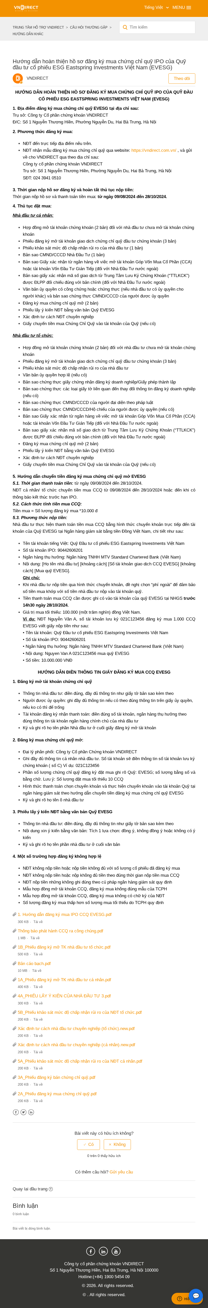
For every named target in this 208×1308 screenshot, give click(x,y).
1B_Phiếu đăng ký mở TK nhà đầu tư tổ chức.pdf (64, 947)
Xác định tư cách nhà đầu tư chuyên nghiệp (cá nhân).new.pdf (76, 1044)
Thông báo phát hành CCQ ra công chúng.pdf (60, 931)
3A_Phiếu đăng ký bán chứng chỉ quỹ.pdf (56, 1077)
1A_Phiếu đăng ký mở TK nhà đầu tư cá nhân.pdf (64, 979)
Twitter (23, 1112)
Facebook (16, 1112)
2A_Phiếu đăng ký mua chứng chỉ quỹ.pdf (57, 1093)
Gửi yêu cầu (121, 1172)
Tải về (38, 922)
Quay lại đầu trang (30, 1189)
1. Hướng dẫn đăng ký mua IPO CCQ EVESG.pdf (65, 914)
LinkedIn (31, 1112)
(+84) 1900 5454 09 (111, 1276)
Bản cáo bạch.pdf (34, 963)
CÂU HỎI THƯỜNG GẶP (89, 27)
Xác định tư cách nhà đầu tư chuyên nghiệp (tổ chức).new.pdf (76, 1028)
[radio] (88, 1144)
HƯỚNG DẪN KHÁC (28, 34)
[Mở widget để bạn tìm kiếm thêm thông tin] (187, 1299)
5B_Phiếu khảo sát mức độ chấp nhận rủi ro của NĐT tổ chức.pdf (80, 1012)
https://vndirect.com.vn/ (153, 150)
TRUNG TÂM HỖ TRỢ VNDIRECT (38, 27)
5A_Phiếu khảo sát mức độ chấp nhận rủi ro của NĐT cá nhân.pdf (80, 1061)
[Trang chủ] (26, 8)
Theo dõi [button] (182, 78)
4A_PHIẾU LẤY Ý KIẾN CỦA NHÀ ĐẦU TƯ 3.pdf (64, 996)
